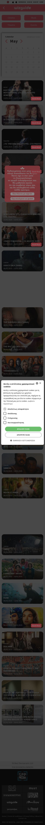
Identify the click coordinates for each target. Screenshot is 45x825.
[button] (22, 440)
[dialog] (22, 412)
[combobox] (37, 383)
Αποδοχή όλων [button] (23, 429)
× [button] (40, 383)
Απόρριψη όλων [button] (23, 435)
